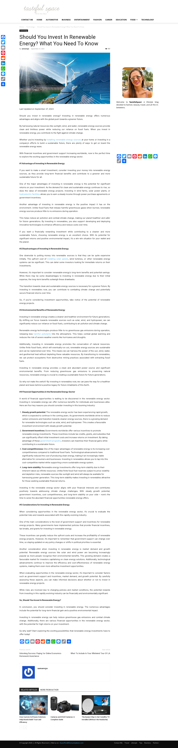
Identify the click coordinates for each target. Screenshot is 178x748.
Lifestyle (134, 743)
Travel (127, 743)
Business (66, 19)
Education (121, 19)
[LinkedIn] (3, 63)
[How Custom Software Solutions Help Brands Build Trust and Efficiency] (33, 705)
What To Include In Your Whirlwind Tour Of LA (90, 653)
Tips (140, 743)
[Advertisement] (137, 46)
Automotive (52, 19)
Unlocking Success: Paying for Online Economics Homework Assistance (40, 654)
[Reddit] (3, 58)
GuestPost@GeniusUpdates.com (71, 743)
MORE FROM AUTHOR (49, 690)
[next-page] (25, 727)
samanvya (25, 49)
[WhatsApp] (3, 68)
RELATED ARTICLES (29, 690)
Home (39, 19)
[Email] (3, 47)
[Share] (3, 84)
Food (133, 19)
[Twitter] (3, 42)
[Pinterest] (3, 52)
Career (108, 19)
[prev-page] (21, 727)
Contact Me (27, 19)
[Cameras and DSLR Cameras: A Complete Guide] (65, 705)
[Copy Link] (3, 79)
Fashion (97, 19)
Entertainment (82, 19)
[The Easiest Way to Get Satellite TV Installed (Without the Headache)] (96, 705)
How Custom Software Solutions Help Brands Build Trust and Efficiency (32, 719)
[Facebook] (3, 37)
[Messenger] (3, 73)
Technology (147, 19)
